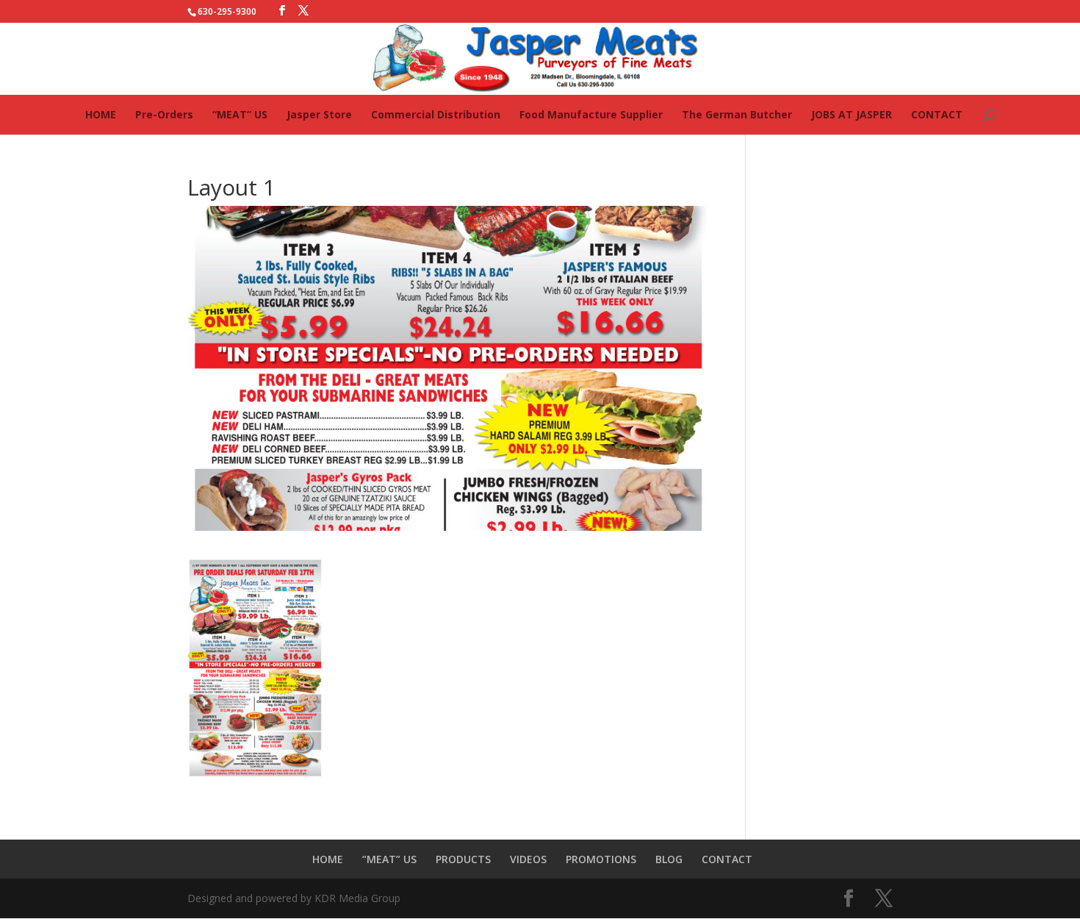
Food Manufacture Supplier (591, 114)
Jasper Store (319, 114)
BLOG (669, 859)
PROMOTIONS (601, 859)
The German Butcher (737, 114)
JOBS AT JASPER (851, 114)
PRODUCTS (463, 859)
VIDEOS (528, 859)
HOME (100, 114)
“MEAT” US (239, 114)
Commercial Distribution (435, 114)
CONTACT (936, 114)
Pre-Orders (164, 114)
